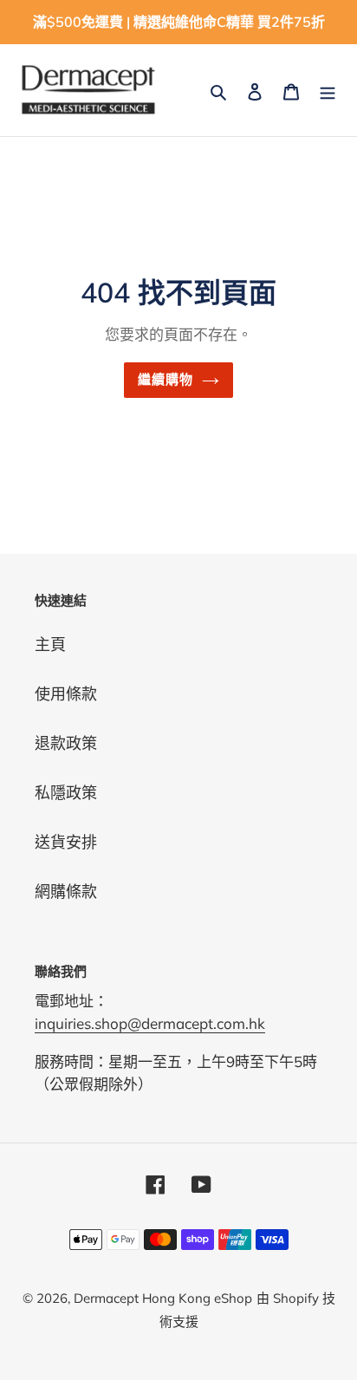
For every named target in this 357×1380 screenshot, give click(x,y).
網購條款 (66, 892)
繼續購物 (166, 379)
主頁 (50, 644)
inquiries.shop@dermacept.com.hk (150, 1023)
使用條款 (66, 694)
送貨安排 (66, 842)
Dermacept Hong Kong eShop (163, 1298)
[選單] (327, 89)
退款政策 (66, 743)
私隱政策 (66, 793)
